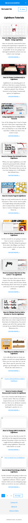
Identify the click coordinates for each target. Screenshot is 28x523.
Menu (23, 9)
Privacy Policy (14, 511)
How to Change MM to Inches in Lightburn (14, 431)
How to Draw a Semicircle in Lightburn (14, 234)
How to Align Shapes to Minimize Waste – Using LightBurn (14, 39)
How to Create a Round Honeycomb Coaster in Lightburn (14, 392)
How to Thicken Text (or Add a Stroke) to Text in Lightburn (14, 313)
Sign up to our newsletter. (12, 3)
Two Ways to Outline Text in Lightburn (14, 353)
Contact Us (14, 502)
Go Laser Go (6, 9)
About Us (14, 506)
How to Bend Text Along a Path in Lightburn (14, 471)
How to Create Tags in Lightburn (14, 196)
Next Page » (18, 496)
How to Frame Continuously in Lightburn (14, 78)
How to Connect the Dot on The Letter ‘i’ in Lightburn (14, 274)
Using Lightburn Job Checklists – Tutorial (14, 118)
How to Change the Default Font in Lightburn (14, 157)
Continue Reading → (14, 57)
